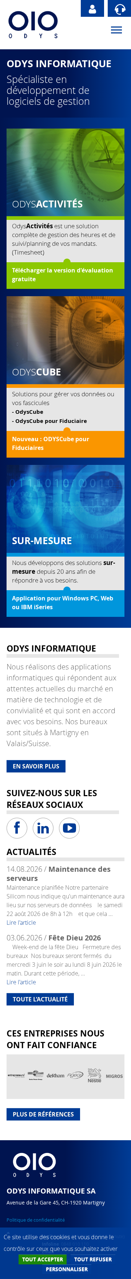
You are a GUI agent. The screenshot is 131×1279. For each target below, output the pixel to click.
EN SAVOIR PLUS (36, 766)
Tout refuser (93, 1259)
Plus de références (43, 1114)
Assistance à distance (119, 8)
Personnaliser (67, 1268)
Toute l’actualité (40, 999)
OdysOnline (92, 8)
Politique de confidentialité (36, 1220)
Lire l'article (21, 923)
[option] (16, 1076)
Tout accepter (42, 1259)
